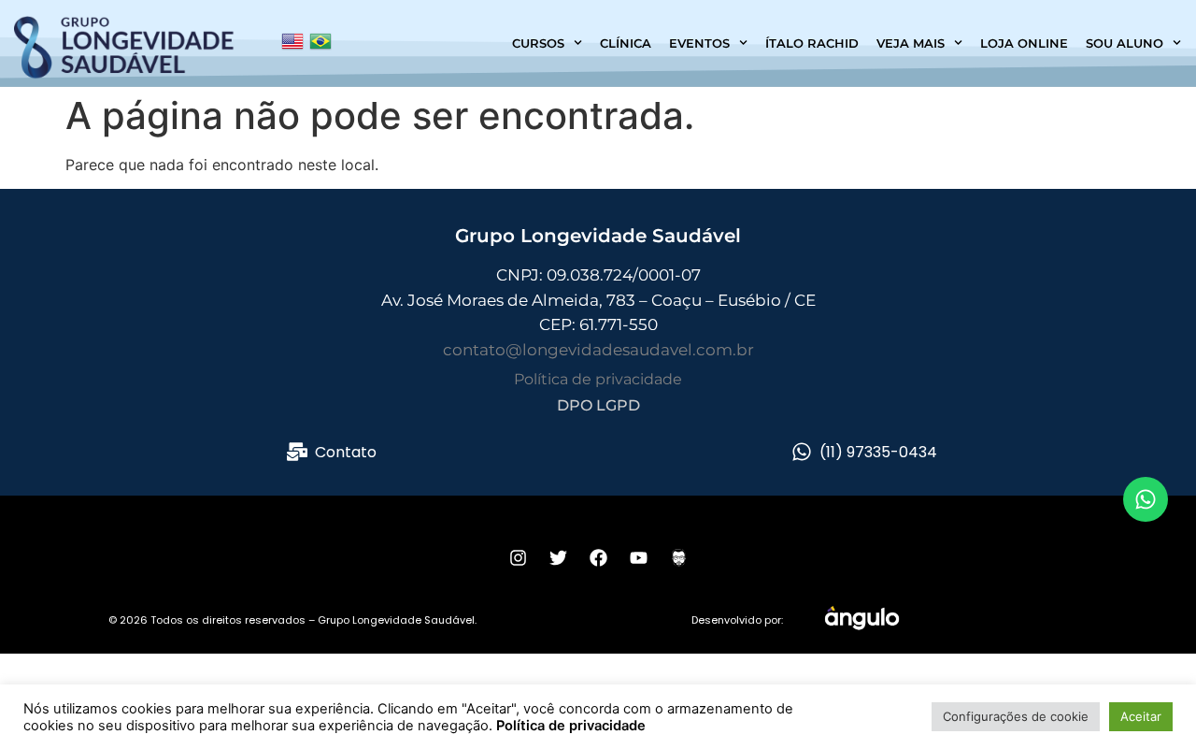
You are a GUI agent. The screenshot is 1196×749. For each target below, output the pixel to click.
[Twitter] (558, 558)
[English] (292, 46)
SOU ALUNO (1124, 43)
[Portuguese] (320, 46)
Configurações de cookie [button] (1016, 716)
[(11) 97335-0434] (801, 451)
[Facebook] (598, 558)
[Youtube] (638, 558)
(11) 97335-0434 (878, 452)
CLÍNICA (625, 43)
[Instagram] (517, 558)
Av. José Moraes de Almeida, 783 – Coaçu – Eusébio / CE (598, 300)
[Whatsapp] (1145, 499)
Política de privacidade (598, 379)
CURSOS (538, 43)
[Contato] (297, 451)
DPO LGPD (598, 405)
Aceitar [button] (1140, 716)
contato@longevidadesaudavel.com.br (598, 349)
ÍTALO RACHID (812, 43)
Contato (346, 452)
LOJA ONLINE (1024, 43)
